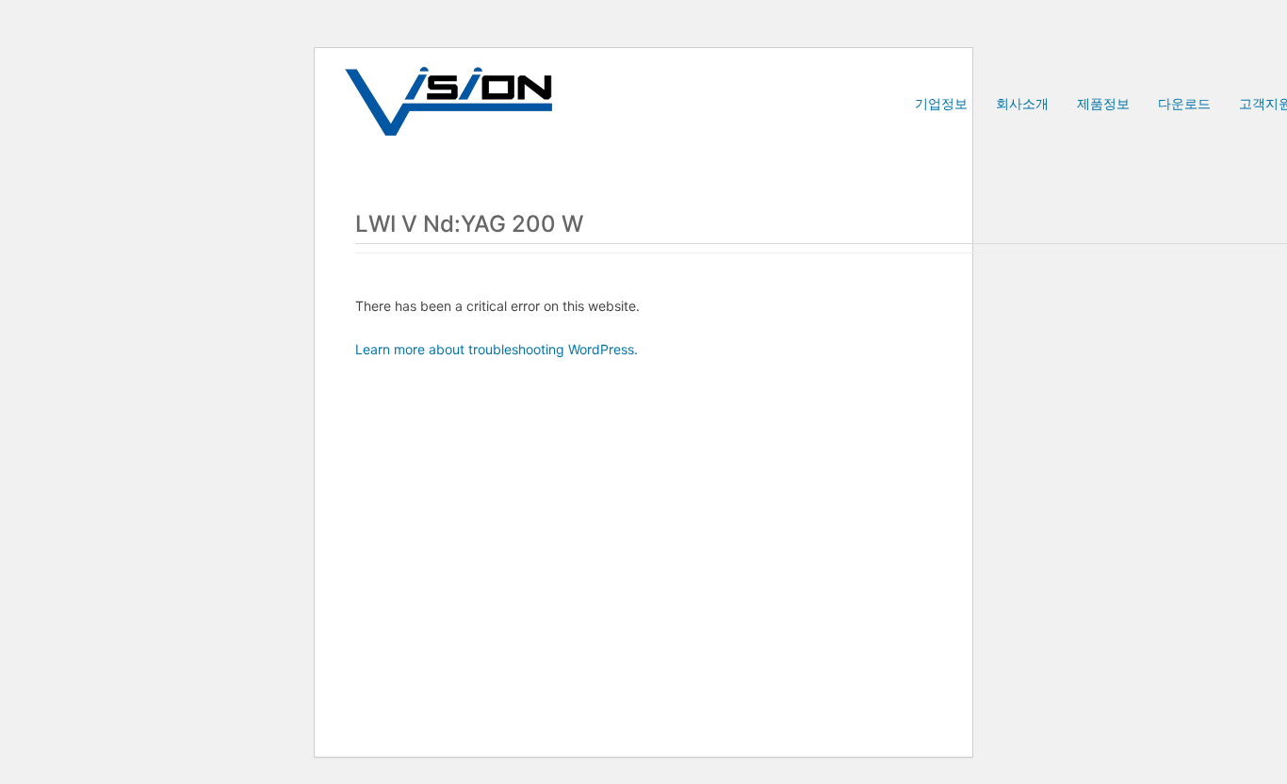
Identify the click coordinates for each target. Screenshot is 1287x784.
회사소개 (1022, 103)
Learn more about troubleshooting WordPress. (496, 349)
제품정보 (1103, 103)
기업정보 (941, 103)
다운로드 (1184, 103)
